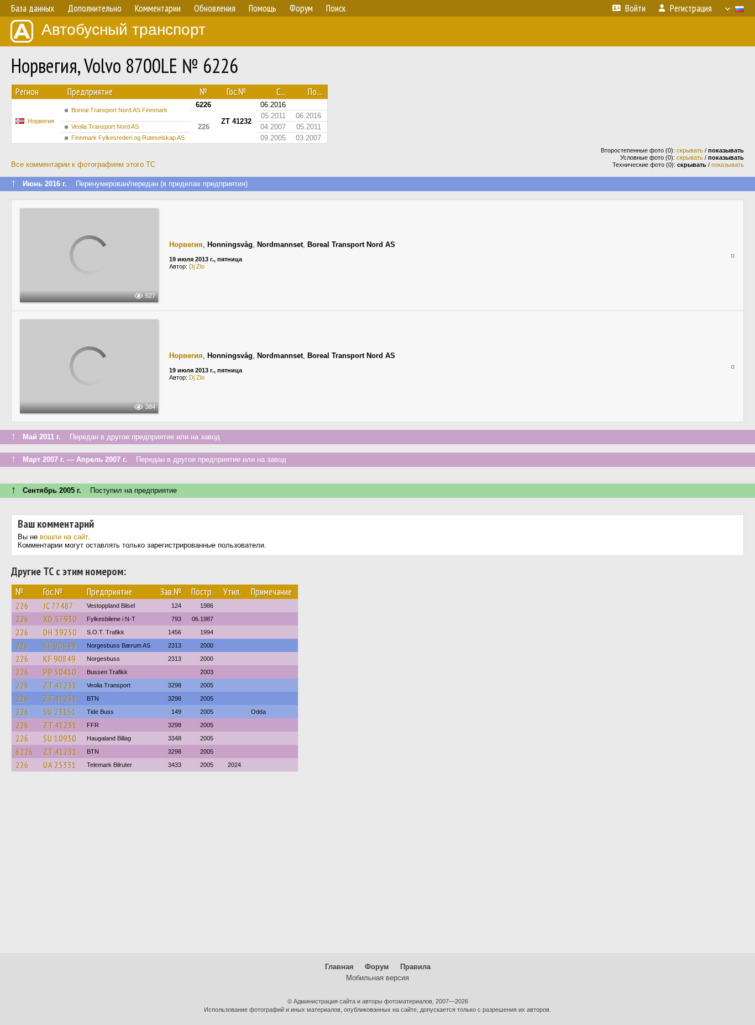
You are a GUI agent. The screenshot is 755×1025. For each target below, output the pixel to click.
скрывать (690, 150)
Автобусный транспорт (123, 29)
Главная (339, 967)
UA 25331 (59, 764)
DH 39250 (60, 632)
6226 (24, 751)
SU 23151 (59, 711)
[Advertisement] (377, 867)
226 (22, 605)
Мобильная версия (377, 978)
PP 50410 (59, 671)
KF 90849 (59, 645)
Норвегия (41, 121)
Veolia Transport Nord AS (105, 126)
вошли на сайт (64, 537)
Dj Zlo (197, 266)
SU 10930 (59, 738)
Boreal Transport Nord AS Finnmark (119, 110)
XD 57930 (60, 618)
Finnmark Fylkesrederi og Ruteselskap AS (128, 137)
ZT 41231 (60, 685)
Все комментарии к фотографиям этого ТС (83, 164)
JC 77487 (58, 605)
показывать (727, 164)
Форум (377, 967)
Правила (415, 967)
